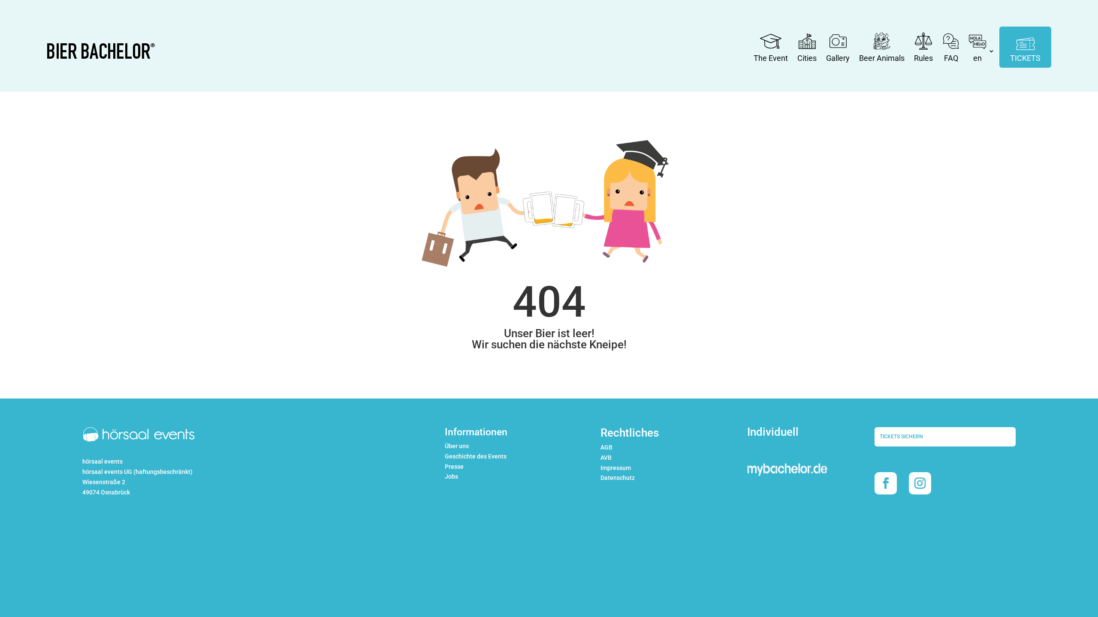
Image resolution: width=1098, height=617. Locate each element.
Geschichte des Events (476, 456)
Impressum (615, 467)
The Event (771, 58)
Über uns (457, 446)
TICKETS (1025, 58)
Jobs (451, 476)
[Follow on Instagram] (920, 483)
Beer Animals (882, 58)
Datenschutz (617, 477)
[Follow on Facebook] (886, 483)
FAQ (951, 58)
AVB (606, 457)
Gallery (838, 58)
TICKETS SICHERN (901, 437)
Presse (454, 466)
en (977, 58)
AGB (606, 447)
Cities (807, 58)
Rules (923, 58)
